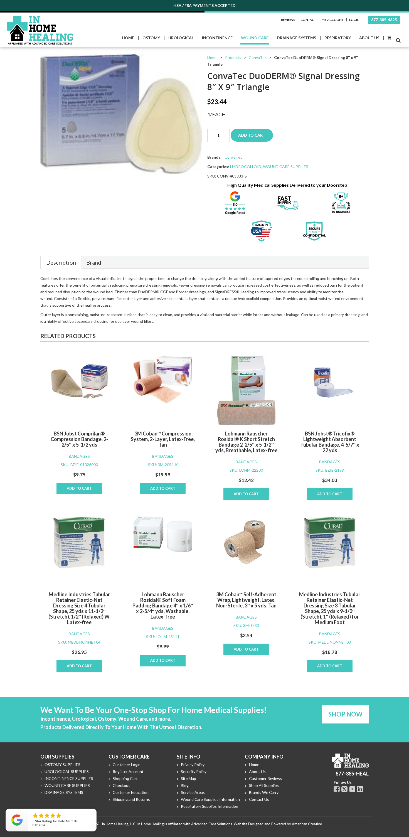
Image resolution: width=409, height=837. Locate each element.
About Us (257, 771)
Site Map (188, 778)
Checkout (121, 785)
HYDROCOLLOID (245, 166)
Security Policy (193, 771)
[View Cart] (389, 38)
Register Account (128, 771)
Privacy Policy (192, 764)
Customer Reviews (265, 778)
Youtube (352, 789)
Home (212, 57)
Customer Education (131, 792)
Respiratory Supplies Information (209, 806)
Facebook (337, 789)
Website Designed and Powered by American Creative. (278, 824)
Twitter (344, 789)
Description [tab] (61, 262)
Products (233, 57)
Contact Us (259, 799)
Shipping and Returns (131, 799)
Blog (185, 785)
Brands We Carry (264, 792)
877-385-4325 (384, 19)
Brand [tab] (93, 262)
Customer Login (127, 764)
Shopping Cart (125, 778)
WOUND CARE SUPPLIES (285, 166)
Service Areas (193, 792)
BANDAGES (79, 456)
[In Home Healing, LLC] (40, 19)
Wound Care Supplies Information (210, 799)
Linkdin (360, 789)
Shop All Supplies (264, 785)
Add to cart (251, 135)
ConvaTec (258, 57)
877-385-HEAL (352, 773)
